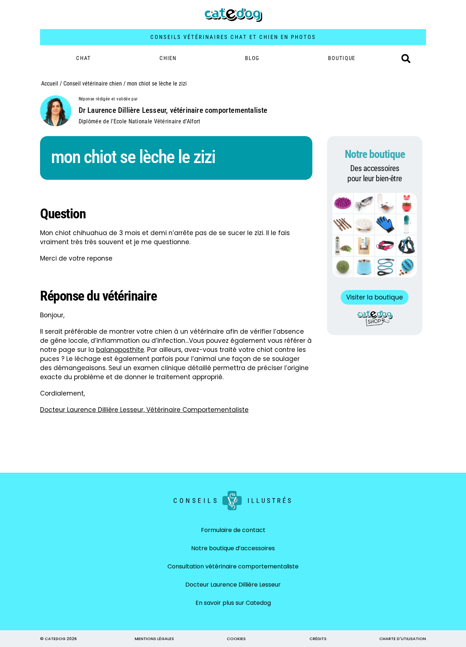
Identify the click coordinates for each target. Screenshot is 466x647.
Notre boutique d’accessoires (233, 548)
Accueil (49, 83)
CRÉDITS (318, 639)
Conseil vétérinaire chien (92, 83)
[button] (406, 58)
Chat (83, 58)
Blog (252, 58)
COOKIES (236, 639)
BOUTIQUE (341, 58)
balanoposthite (120, 349)
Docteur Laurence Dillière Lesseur (233, 584)
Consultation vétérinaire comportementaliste (233, 566)
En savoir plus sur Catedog (233, 603)
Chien (168, 58)
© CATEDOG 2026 (58, 639)
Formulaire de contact (233, 530)
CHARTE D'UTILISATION (402, 639)
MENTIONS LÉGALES (154, 639)
